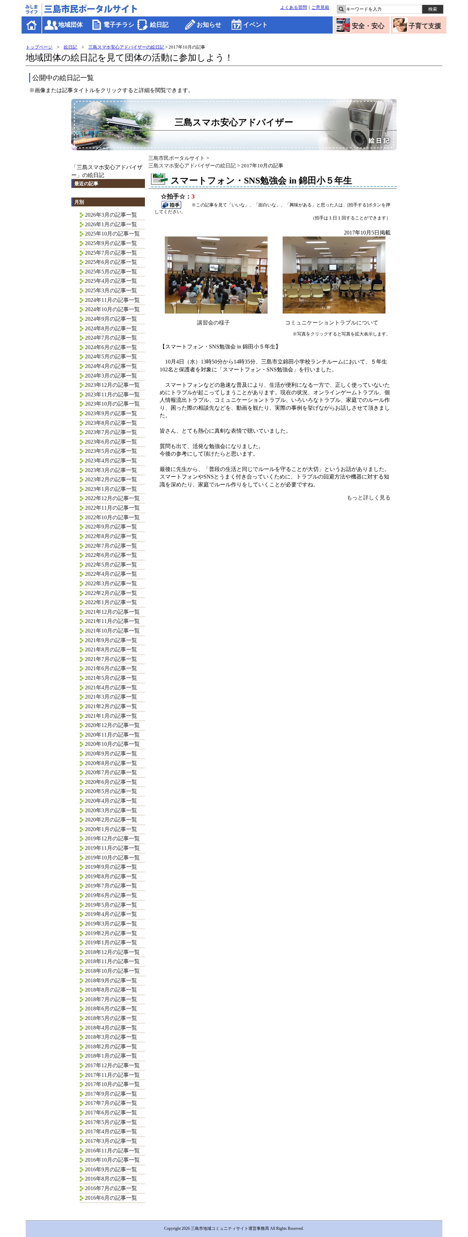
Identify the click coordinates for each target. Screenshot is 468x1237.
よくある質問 (293, 7)
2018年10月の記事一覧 (112, 971)
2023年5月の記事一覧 (111, 451)
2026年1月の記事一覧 (111, 224)
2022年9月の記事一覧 (111, 527)
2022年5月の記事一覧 (111, 565)
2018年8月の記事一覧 (111, 990)
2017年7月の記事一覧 (111, 1103)
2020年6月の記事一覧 (111, 782)
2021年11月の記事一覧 (112, 621)
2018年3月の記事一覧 (111, 1037)
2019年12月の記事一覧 (112, 838)
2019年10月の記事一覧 (112, 857)
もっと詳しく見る (369, 497)
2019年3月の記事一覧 (111, 924)
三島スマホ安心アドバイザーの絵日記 (126, 47)
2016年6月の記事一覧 (111, 1198)
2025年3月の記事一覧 (111, 290)
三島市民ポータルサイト (176, 158)
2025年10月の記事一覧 (112, 234)
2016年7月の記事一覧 (111, 1188)
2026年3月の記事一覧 (111, 215)
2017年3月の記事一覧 (111, 1141)
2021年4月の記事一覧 (111, 687)
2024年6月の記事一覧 (111, 347)
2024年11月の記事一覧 (112, 300)
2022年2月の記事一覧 (111, 593)
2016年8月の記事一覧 (111, 1179)
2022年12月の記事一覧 (112, 498)
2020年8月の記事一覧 (111, 763)
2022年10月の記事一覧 (112, 517)
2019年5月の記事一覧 (111, 905)
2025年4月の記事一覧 (111, 281)
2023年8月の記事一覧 (111, 423)
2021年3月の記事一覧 (111, 697)
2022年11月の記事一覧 (112, 508)
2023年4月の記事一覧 (111, 460)
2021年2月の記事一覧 (111, 706)
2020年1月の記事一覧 (111, 829)
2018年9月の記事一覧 (111, 980)
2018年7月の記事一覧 (111, 999)
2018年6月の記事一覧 (111, 1008)
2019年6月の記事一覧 (111, 895)
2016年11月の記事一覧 (112, 1150)
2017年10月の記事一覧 (112, 1084)
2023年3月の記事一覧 (111, 470)
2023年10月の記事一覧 (112, 404)
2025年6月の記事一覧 (111, 262)
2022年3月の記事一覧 (111, 583)
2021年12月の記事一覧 (112, 612)
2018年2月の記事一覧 (111, 1046)
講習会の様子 (213, 323)
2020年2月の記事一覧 (111, 819)
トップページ (39, 47)
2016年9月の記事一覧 (111, 1169)
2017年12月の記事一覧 (112, 1065)
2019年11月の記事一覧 (112, 848)
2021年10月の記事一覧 (112, 631)
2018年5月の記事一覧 (111, 1018)
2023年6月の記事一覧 (111, 442)
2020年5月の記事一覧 (111, 791)
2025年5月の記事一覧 (111, 272)
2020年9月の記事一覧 (111, 753)
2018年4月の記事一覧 (111, 1028)
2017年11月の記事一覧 (112, 1075)
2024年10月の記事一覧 (112, 309)
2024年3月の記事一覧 (111, 376)
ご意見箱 (320, 7)
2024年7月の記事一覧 (111, 338)
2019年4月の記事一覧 (111, 914)
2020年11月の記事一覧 (112, 735)
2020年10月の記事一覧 (112, 744)
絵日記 (159, 24)
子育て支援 (425, 25)
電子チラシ (118, 24)
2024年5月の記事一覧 (111, 356)
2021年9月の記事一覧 (111, 640)
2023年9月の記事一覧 (111, 413)
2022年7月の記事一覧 (111, 546)
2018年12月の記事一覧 (112, 952)
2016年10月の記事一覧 (112, 1160)
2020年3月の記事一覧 (111, 810)
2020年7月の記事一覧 (111, 772)
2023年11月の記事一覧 (112, 394)
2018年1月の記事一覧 (111, 1056)
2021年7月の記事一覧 (111, 659)
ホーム (32, 24)
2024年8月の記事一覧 (111, 328)
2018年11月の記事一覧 (112, 961)
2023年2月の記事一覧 (111, 479)
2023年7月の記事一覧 (111, 432)
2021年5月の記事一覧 (111, 678)
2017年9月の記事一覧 (111, 1094)
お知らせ (209, 24)
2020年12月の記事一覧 (112, 725)
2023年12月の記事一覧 (112, 385)
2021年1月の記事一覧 (111, 716)
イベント (255, 24)
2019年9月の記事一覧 (111, 867)
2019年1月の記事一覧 (111, 942)
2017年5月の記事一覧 (111, 1122)
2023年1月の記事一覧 (111, 489)
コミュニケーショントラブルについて (331, 323)
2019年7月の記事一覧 (111, 886)
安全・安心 (368, 25)
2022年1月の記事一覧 (111, 602)
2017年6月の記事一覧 (111, 1112)
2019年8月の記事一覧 (111, 876)
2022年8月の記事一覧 (111, 536)
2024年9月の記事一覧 (111, 319)
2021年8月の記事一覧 (111, 649)
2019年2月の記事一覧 (111, 933)
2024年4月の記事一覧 (111, 366)
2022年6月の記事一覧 (111, 555)
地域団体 (70, 24)
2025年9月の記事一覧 (111, 243)
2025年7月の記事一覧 (111, 253)
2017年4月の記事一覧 (111, 1131)
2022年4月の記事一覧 (111, 574)
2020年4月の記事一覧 (111, 801)
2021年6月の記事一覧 (111, 668)
